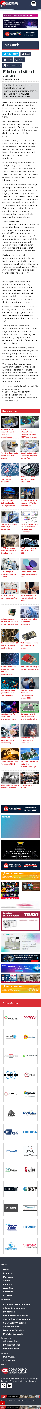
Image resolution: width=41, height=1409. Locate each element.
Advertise (8, 1288)
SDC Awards (9, 1360)
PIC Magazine (10, 1312)
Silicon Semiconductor (14, 1308)
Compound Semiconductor (16, 1304)
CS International (11, 1341)
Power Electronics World (15, 1315)
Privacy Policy (32, 1401)
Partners (7, 1284)
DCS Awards (9, 1357)
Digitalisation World (13, 1334)
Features (7, 1273)
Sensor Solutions (11, 1327)
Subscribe (8, 1292)
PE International (11, 1348)
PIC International (11, 1345)
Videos (6, 1281)
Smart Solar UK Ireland (14, 1323)
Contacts (7, 1295)
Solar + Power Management (17, 1319)
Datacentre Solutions (13, 1330)
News (6, 1269)
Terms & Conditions (20, 1401)
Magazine (8, 1277)
